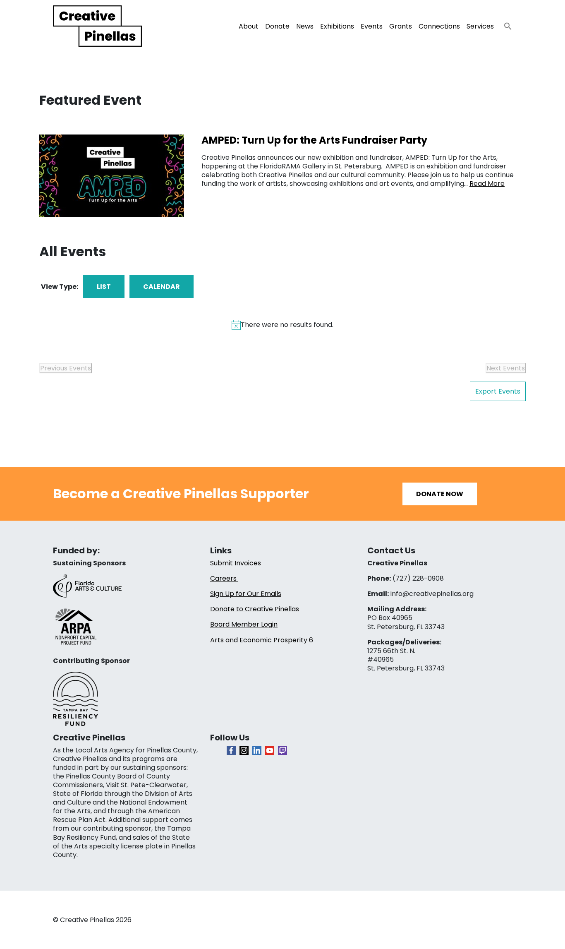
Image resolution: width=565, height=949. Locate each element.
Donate (277, 26)
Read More (487, 183)
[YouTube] (269, 750)
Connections (439, 26)
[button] (504, 24)
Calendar (161, 286)
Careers (224, 578)
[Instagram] (244, 750)
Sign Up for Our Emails (245, 593)
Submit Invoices (235, 563)
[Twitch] (282, 750)
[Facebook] (231, 750)
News (305, 26)
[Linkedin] (256, 750)
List (104, 286)
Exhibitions (337, 26)
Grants (400, 26)
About (249, 26)
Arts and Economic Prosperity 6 (261, 640)
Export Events (497, 391)
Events (372, 26)
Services (480, 26)
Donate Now (439, 494)
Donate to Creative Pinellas (254, 609)
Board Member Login (244, 624)
